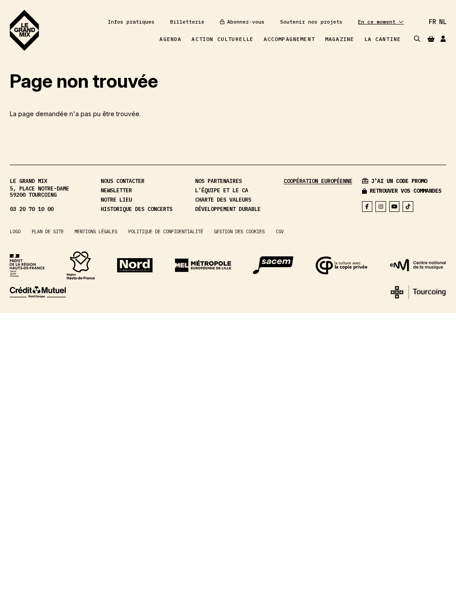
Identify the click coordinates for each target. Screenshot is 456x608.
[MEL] (203, 265)
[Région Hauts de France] (81, 265)
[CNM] (418, 265)
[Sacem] (273, 265)
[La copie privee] (342, 265)
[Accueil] (24, 30)
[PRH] (27, 265)
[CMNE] (38, 292)
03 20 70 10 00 (31, 209)
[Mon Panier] (431, 39)
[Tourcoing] (418, 292)
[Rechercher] (417, 39)
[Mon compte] (443, 39)
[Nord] (135, 265)
